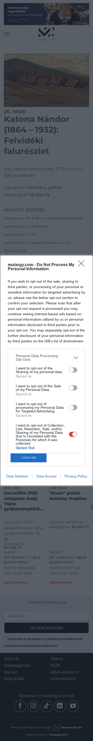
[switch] (73, 370)
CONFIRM (28, 457)
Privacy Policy (76, 476)
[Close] (83, 265)
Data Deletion (17, 476)
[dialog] (46, 370)
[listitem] (46, 357)
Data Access (46, 476)
